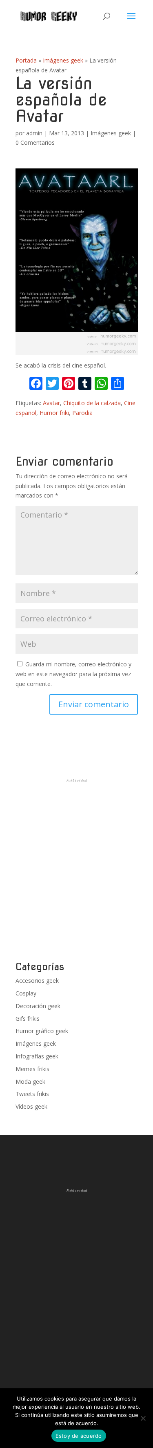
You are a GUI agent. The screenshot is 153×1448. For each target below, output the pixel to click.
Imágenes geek (63, 60)
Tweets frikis (32, 1094)
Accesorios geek (37, 980)
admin (34, 133)
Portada (26, 60)
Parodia (82, 413)
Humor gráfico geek (42, 1031)
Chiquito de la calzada (92, 403)
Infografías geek (37, 1056)
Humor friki (54, 413)
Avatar (51, 403)
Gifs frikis (28, 1018)
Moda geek (30, 1081)
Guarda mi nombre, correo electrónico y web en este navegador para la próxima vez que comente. (73, 674)
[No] (143, 1418)
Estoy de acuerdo (78, 1435)
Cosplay (26, 993)
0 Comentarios (35, 142)
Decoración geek (38, 1006)
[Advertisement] (76, 870)
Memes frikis (32, 1069)
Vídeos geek (31, 1106)
